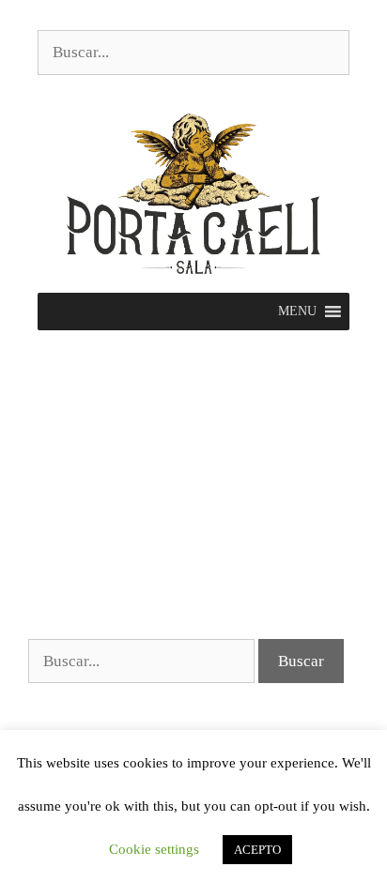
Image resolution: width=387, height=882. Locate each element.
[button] (297, 311)
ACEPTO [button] (257, 850)
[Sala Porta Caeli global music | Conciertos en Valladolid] (193, 192)
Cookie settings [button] (154, 849)
